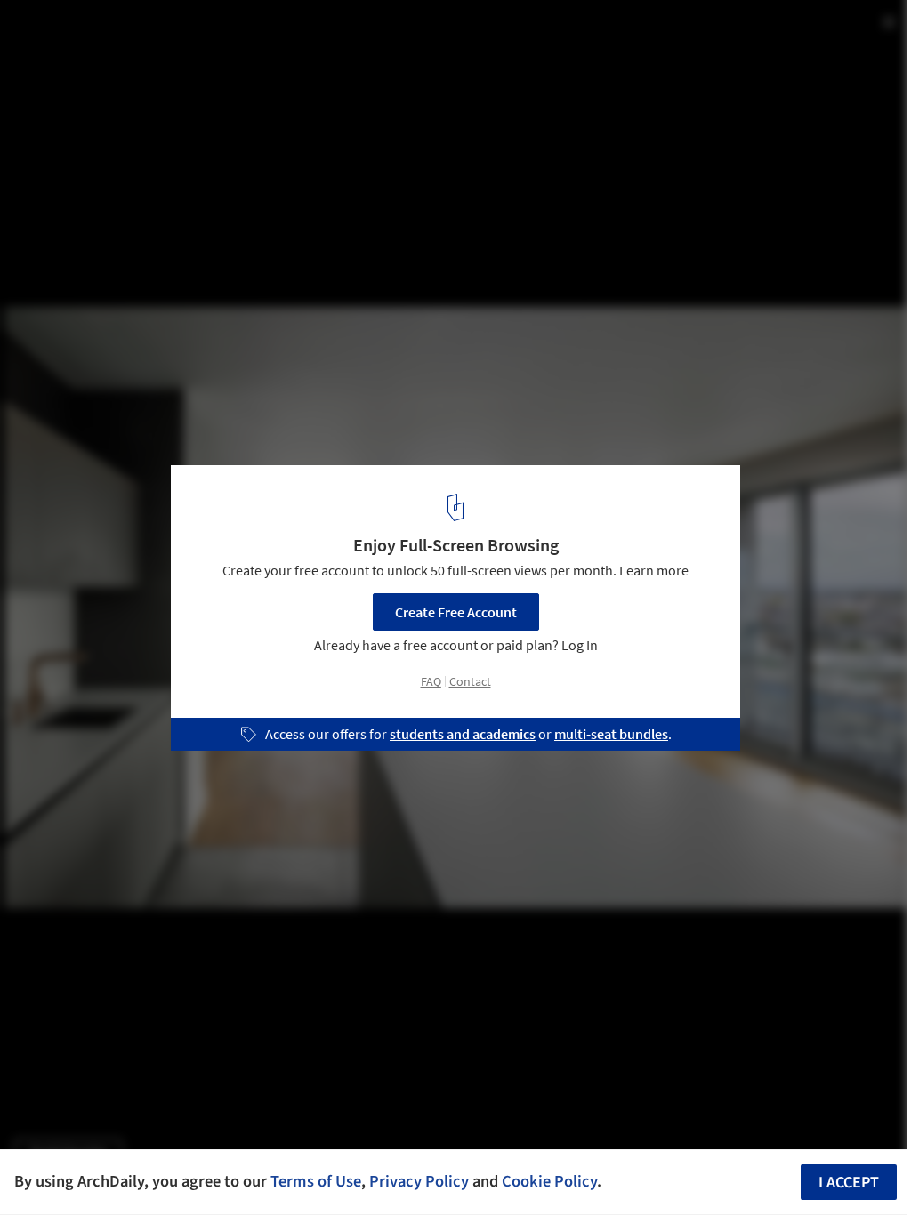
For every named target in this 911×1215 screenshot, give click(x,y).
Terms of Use (315, 1181)
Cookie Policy (549, 1181)
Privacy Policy (419, 1181)
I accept (848, 1182)
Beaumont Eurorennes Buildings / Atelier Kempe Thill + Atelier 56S (264, 47)
